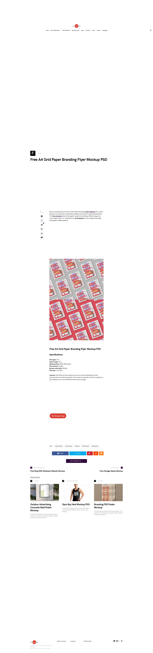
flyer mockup (58, 446)
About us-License (61, 641)
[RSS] (121, 641)
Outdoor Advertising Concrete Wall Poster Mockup (41, 507)
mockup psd (95, 446)
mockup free (85, 446)
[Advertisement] (76, 11)
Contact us (73, 641)
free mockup (68, 446)
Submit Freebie (87, 641)
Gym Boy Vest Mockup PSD (76, 504)
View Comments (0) (75, 461)
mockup (77, 446)
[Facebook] (114, 641)
